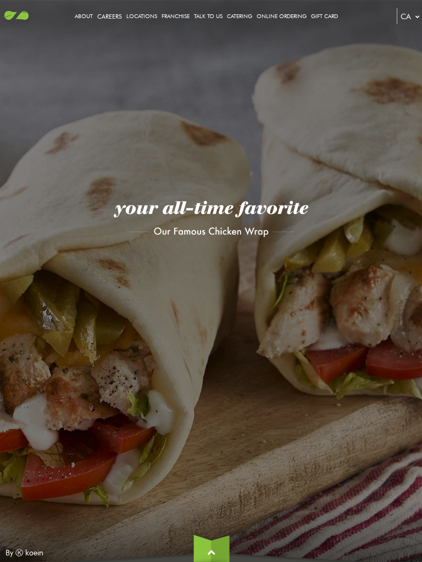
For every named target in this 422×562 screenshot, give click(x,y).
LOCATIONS (141, 16)
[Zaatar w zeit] (16, 19)
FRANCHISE (176, 16)
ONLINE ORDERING (282, 16)
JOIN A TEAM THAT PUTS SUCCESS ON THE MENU (170, 48)
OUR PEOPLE (124, 61)
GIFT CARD (324, 16)
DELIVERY (249, 60)
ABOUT (84, 16)
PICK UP (248, 47)
